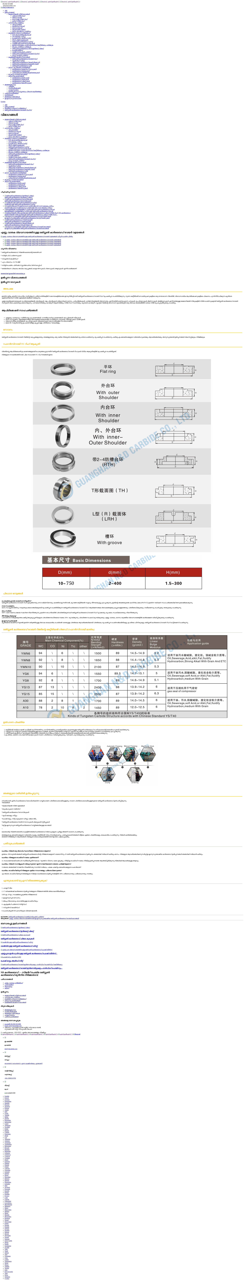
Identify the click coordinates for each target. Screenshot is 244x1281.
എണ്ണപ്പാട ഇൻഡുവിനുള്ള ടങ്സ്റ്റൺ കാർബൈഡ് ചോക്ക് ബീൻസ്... (29, 953)
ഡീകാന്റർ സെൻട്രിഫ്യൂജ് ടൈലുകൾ (26, 72)
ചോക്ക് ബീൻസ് (17, 50)
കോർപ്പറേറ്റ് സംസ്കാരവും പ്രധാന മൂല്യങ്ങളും (25, 91)
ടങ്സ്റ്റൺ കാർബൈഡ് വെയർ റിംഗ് (24, 59)
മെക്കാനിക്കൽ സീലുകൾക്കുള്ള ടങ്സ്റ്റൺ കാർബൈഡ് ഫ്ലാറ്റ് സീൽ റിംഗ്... (31, 214)
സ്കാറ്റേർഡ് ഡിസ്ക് (18, 60)
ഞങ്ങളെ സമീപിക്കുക (12, 96)
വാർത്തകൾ (9, 95)
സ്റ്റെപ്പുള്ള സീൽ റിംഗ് (19, 19)
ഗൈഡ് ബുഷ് (17, 28)
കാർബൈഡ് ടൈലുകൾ (21, 71)
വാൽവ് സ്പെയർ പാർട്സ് (21, 52)
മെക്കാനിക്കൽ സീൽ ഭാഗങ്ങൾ (19, 14)
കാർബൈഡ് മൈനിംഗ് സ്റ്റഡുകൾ (24, 69)
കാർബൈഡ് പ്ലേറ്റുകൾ (21, 81)
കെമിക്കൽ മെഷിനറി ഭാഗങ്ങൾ (19, 57)
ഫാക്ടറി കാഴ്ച (13, 90)
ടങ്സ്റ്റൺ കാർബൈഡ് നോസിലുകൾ (18, 201)
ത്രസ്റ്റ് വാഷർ (17, 17)
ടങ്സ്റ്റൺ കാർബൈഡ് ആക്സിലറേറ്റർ (26, 62)
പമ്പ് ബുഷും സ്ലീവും (16, 23)
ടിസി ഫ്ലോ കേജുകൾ (20, 40)
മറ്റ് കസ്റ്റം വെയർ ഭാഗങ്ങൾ (17, 74)
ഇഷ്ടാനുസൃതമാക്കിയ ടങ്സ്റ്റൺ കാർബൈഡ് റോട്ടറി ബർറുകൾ (27, 218)
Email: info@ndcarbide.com (13, 1026)
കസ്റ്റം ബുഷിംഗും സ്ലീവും (21, 31)
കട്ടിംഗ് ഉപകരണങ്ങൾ (16, 76)
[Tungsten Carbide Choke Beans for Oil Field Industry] (26, 950)
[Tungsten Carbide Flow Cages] (15, 935)
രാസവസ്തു (8, 986)
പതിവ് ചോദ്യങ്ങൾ (11, 93)
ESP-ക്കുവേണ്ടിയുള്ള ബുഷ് (21, 35)
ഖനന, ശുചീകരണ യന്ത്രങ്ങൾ (19, 67)
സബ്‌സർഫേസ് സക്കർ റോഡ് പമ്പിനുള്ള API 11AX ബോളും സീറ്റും (28, 208)
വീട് (6, 10)
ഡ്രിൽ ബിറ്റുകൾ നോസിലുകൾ (23, 43)
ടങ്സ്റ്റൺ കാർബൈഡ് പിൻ (22, 66)
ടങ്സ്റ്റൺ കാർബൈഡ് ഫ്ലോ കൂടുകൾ (17, 939)
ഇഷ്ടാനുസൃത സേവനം (13, 98)
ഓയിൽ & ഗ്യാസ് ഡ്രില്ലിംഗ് (19, 33)
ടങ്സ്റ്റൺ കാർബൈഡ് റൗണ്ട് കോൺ (18, 221)
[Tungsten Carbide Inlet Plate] (15, 927)
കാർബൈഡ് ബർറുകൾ (20, 78)
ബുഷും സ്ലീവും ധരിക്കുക (21, 47)
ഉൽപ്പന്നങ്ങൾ (9, 12)
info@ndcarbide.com (11, 1049)
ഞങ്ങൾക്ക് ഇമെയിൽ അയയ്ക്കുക (13, 273)
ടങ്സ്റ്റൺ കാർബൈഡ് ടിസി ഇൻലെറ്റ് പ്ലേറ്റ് (28, 48)
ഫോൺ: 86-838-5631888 (13, 1024)
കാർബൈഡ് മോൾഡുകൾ (21, 83)
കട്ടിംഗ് (7, 988)
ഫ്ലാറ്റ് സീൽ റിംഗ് (18, 16)
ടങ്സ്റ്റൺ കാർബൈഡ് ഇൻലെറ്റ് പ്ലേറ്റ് (18, 197)
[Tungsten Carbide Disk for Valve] (17, 942)
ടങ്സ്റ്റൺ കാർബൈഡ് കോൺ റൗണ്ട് (25, 64)
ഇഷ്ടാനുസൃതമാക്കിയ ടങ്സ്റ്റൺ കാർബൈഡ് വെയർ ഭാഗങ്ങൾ (27, 228)
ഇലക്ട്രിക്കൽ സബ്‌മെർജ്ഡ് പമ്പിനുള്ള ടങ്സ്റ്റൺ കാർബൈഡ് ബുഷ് (29, 211)
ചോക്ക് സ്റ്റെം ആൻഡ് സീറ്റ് (21, 38)
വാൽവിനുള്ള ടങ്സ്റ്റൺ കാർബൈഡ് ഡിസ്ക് (20, 204)
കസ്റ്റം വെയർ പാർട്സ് (20, 55)
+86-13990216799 (10, 1078)
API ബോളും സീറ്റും (19, 36)
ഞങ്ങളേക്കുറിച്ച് (10, 84)
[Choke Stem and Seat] (11, 957)
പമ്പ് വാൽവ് (9, 985)
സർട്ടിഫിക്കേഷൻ (14, 88)
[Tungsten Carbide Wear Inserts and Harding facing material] (32, 964)
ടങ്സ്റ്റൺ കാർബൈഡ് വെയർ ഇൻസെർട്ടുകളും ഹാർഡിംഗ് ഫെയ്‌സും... (31, 968)
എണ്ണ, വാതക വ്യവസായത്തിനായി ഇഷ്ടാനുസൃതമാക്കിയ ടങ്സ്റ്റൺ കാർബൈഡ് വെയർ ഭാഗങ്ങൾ (44, 918)
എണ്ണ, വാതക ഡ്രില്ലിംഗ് (14, 983)
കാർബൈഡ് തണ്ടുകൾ (20, 79)
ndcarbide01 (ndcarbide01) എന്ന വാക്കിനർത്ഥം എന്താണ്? (24, 1063)
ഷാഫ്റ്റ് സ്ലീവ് (17, 24)
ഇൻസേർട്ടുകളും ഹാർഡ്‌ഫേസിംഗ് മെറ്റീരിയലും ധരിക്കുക (32, 45)
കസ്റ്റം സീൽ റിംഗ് (18, 21)
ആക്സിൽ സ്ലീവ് (18, 29)
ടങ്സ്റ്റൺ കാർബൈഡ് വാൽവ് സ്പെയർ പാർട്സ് (26, 917)
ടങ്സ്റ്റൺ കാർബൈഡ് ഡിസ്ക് (22, 41)
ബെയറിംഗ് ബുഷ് (18, 26)
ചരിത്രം (11, 86)
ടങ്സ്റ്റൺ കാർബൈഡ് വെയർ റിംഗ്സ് (25, 53)
